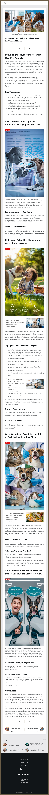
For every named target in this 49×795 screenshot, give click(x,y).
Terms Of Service (24, 779)
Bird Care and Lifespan (17, 43)
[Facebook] (10, 48)
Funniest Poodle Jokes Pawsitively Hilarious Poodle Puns (15, 750)
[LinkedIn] (39, 48)
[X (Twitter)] (20, 48)
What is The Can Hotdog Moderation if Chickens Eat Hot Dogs (16, 744)
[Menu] (45, 2)
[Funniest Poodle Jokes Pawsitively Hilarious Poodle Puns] (5, 750)
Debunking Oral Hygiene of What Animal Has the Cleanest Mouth (37, 750)
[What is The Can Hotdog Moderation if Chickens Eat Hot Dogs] (5, 744)
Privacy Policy (24, 782)
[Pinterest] (29, 48)
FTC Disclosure (24, 780)
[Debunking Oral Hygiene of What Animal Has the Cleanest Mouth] (27, 750)
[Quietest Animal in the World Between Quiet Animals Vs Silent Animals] (27, 744)
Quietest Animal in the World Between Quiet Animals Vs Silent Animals (37, 745)
